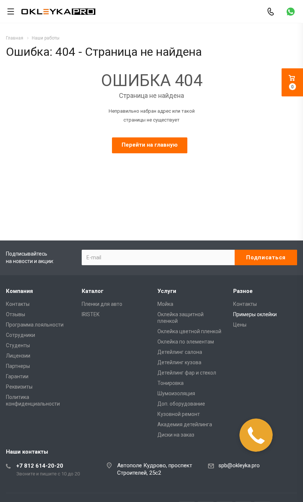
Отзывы (15, 314)
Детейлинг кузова (179, 362)
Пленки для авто (102, 304)
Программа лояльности (35, 325)
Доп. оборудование (181, 404)
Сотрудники (20, 335)
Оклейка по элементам (185, 342)
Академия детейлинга (184, 424)
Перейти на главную (150, 144)
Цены (239, 325)
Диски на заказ (175, 435)
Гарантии (17, 376)
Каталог (92, 291)
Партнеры (18, 366)
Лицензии (18, 356)
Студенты (18, 345)
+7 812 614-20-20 (39, 465)
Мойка (165, 304)
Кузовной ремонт (178, 414)
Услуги (166, 291)
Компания (19, 291)
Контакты (18, 304)
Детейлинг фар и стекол (186, 373)
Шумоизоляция (176, 393)
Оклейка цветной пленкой (189, 331)
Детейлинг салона (179, 352)
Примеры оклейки (255, 314)
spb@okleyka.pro (239, 465)
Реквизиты (19, 387)
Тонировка (170, 383)
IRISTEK (90, 314)
